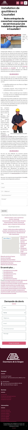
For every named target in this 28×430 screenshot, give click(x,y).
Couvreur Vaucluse (5, 410)
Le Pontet (23, 224)
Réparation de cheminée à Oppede (23, 245)
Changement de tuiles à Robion (8, 259)
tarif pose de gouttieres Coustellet (8, 293)
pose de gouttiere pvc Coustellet (13, 285)
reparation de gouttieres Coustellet (19, 291)
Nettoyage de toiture (11, 232)
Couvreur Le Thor (5, 420)
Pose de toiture (15, 234)
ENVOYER (4, 211)
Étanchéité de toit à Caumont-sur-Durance (11, 261)
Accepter (14, 428)
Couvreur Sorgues (5, 413)
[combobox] (2, 191)
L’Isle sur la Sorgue (9, 217)
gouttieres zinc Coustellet (17, 281)
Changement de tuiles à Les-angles (23, 250)
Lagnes (9, 224)
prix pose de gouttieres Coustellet (8, 290)
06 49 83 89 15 (14, 74)
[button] (26, 3)
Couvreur (5, 229)
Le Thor (15, 217)
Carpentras (14, 220)
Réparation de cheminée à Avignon (9, 264)
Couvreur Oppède (5, 416)
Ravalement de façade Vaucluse (8, 396)
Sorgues (16, 222)
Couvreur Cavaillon (5, 415)
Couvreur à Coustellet (6, 258)
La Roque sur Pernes (16, 224)
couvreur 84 (4, 394)
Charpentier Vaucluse (6, 399)
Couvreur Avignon (5, 418)
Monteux (11, 222)
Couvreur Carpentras (6, 411)
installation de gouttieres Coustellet (9, 283)
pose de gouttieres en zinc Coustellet (17, 288)
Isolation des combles (13, 229)
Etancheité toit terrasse (13, 231)
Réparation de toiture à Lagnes (8, 256)
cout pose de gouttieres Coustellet (13, 280)
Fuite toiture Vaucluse (6, 397)
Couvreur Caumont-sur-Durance (8, 421)
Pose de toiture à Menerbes (7, 262)
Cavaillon (9, 220)
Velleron (19, 220)
